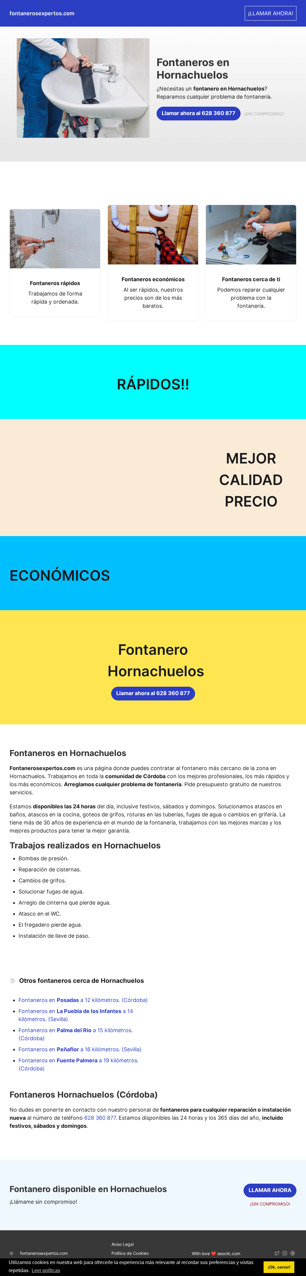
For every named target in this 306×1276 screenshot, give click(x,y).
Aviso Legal (122, 1244)
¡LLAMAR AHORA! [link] (270, 13)
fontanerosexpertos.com (44, 1253)
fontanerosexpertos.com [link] (42, 13)
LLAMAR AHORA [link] (270, 1190)
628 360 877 (100, 1118)
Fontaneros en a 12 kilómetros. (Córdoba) (83, 1000)
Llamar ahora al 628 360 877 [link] (198, 113)
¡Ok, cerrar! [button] (279, 1267)
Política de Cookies (130, 1253)
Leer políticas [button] (46, 1270)
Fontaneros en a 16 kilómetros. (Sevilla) (80, 1049)
